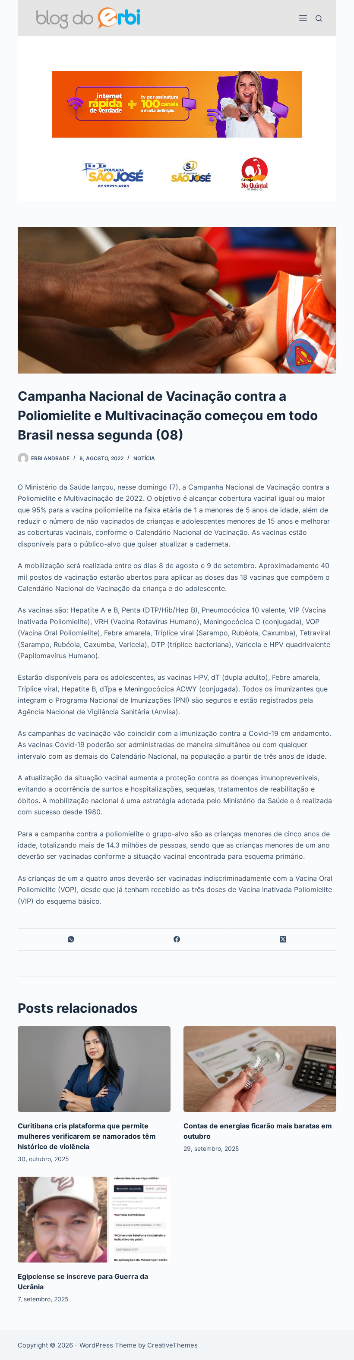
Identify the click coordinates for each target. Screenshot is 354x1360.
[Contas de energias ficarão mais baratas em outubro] (259, 1069)
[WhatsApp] (71, 940)
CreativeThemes (172, 1345)
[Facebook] (177, 940)
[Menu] (303, 18)
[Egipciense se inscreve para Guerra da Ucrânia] (94, 1220)
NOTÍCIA (144, 458)
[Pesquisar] (319, 18)
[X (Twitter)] (283, 940)
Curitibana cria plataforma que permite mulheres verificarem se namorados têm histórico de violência (87, 1136)
